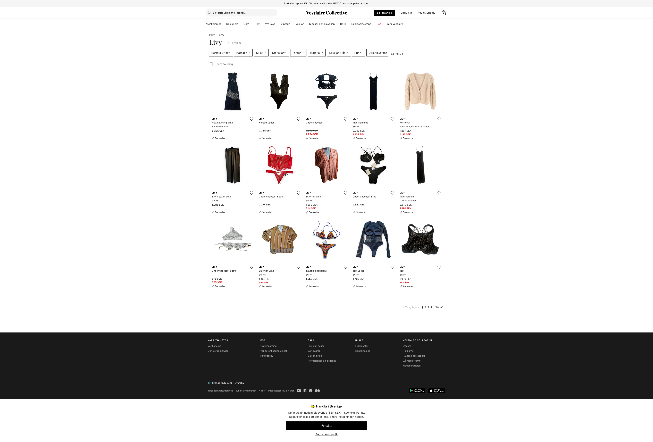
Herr (257, 24)
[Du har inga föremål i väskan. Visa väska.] (443, 12)
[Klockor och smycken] (337, 24)
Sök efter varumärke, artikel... (229, 12)
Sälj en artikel (384, 12)
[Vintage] (292, 24)
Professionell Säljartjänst (322, 361)
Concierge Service (218, 351)
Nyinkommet (213, 24)
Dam (246, 24)
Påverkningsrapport (414, 356)
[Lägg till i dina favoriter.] (251, 119)
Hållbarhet (408, 351)
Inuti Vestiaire (395, 24)
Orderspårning (268, 346)
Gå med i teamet (412, 361)
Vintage (285, 24)
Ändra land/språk (326, 434)
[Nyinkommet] (223, 24)
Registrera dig (426, 12)
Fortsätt (326, 425)
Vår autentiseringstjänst (273, 351)
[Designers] (241, 24)
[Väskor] (306, 24)
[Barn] (348, 24)
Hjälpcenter (361, 346)
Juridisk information (246, 390)
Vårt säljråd (314, 351)
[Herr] (262, 24)
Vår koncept (214, 346)
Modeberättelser (412, 366)
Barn (343, 24)
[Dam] (251, 24)
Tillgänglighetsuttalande (220, 390)
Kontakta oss (362, 351)
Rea (378, 24)
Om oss (407, 346)
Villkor (262, 390)
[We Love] (278, 24)
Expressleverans (361, 24)
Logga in (406, 12)
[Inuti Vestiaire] (405, 24)
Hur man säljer (316, 346)
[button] (443, 12)
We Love (270, 24)
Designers (232, 24)
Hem (212, 35)
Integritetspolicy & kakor (281, 390)
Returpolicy (266, 356)
